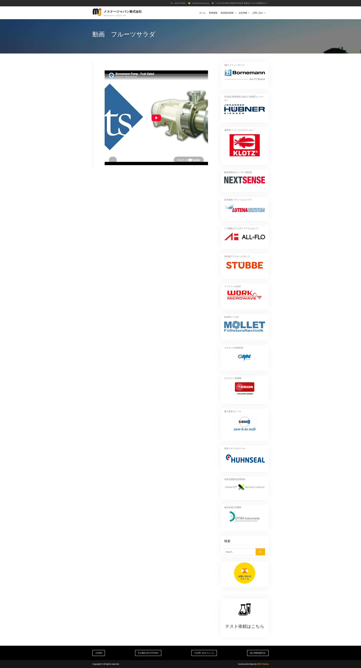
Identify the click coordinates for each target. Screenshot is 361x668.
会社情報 (243, 12)
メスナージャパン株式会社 (123, 11)
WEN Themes (263, 664)
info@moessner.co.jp (200, 3)
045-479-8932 (179, 3)
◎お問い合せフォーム (204, 653)
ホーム (202, 12)
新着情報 (213, 12)
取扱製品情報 (227, 12)
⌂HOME (98, 653)
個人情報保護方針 (258, 653)
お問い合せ (257, 12)
